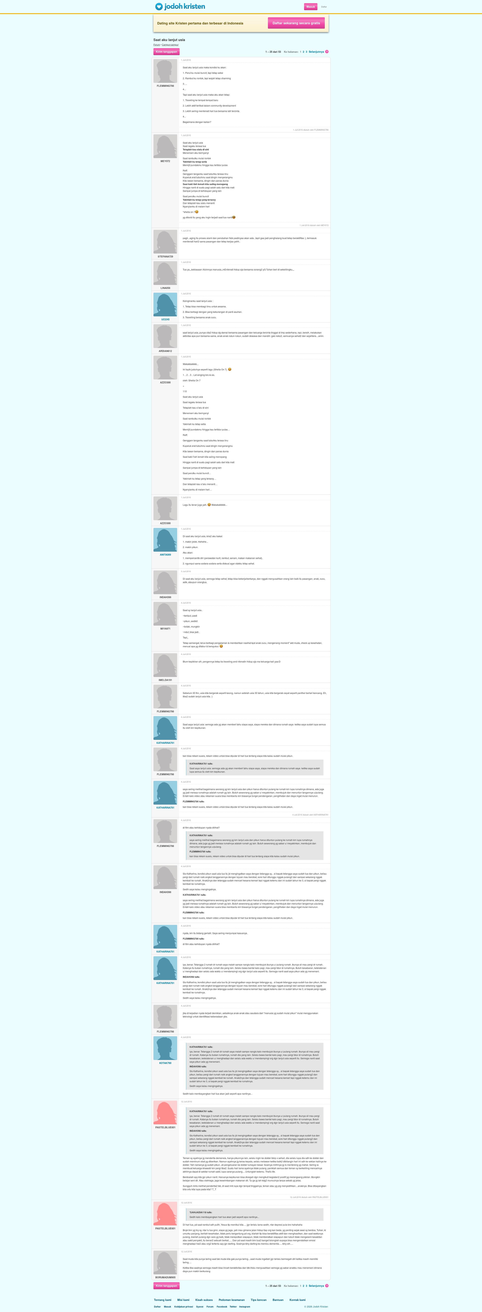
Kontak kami (298, 1300)
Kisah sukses (204, 1300)
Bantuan (278, 1300)
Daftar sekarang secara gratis (296, 23)
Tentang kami (162, 1300)
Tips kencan (259, 1300)
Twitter (233, 1306)
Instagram (244, 1306)
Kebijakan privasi (183, 1306)
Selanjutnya (316, 51)
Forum (156, 44)
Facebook (222, 1306)
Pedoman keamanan (232, 1300)
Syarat (199, 1306)
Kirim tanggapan (166, 51)
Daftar (324, 6)
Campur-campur (170, 44)
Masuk (311, 6)
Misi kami (183, 1300)
